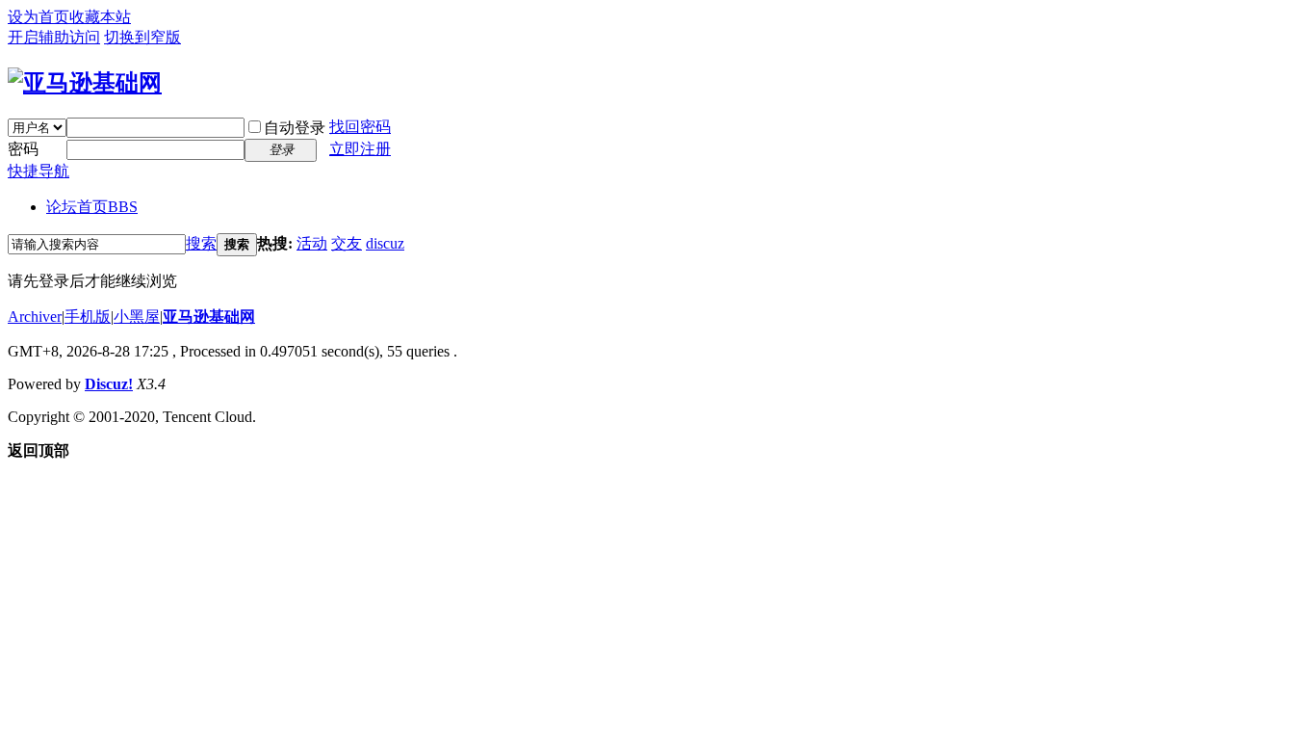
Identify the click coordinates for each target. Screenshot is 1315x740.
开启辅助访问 (54, 37)
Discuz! (109, 384)
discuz (385, 243)
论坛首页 (92, 206)
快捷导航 (38, 171)
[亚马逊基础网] (85, 82)
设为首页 (38, 17)
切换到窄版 (142, 37)
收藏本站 (100, 17)
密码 (23, 149)
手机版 (87, 316)
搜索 (201, 243)
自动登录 (294, 127)
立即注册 (360, 149)
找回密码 (360, 127)
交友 (346, 243)
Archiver (35, 316)
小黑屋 (137, 316)
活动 (312, 243)
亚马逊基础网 (209, 316)
